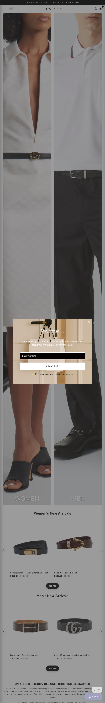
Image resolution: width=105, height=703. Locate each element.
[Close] (89, 322)
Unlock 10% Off (52, 366)
